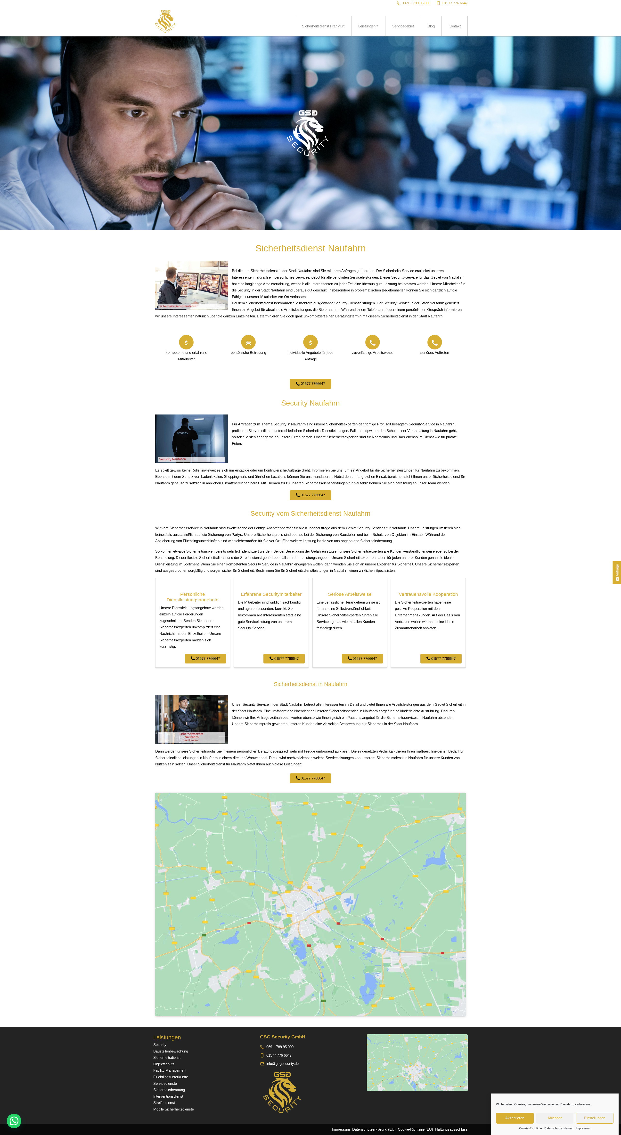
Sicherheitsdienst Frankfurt (323, 26)
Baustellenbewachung (170, 1051)
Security (159, 1045)
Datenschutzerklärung (558, 1128)
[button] (14, 1121)
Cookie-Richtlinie (530, 1128)
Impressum (583, 1128)
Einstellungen (594, 1118)
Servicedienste (165, 1083)
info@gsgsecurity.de (282, 1063)
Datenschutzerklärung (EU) (374, 1129)
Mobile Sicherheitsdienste (173, 1109)
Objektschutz (163, 1064)
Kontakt (455, 26)
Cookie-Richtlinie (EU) (415, 1129)
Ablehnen (554, 1118)
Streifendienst (164, 1103)
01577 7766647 (312, 383)
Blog (431, 26)
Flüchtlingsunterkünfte (170, 1077)
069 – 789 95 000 (416, 3)
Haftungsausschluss (451, 1129)
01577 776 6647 (455, 3)
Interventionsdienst (168, 1096)
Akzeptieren (514, 1118)
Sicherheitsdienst (166, 1057)
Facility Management (169, 1070)
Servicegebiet (403, 26)
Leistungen (367, 26)
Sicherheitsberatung (169, 1090)
